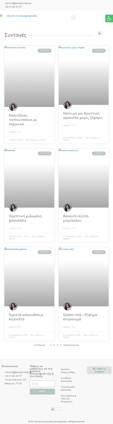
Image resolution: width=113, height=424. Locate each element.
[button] (73, 17)
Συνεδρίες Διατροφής (66, 379)
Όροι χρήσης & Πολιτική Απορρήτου (68, 399)
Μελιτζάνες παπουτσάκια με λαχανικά (23, 120)
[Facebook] (4, 391)
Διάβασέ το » (15, 132)
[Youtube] (4, 398)
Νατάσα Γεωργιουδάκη (68, 370)
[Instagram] (14, 391)
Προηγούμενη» (71, 345)
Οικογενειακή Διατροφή (68, 388)
